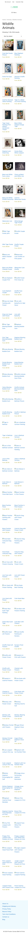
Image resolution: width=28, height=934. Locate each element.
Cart (13, 1)
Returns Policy (6, 911)
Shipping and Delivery (9, 906)
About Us (5, 903)
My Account (8, 1)
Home (4, 19)
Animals (9, 19)
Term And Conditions (9, 914)
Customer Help (19, 1)
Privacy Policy (6, 909)
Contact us (5, 917)
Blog (3, 919)
